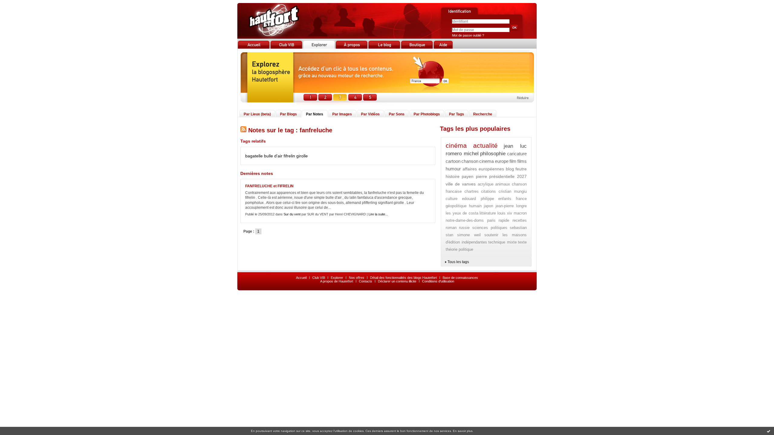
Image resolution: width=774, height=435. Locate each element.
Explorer (337, 277)
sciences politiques (489, 227)
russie (464, 227)
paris (491, 220)
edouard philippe (478, 198)
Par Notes (314, 114)
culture (451, 198)
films (522, 161)
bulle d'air (273, 155)
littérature (488, 213)
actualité (485, 145)
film (512, 161)
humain (475, 206)
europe (502, 161)
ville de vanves (461, 184)
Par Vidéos (370, 114)
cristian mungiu (513, 191)
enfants (504, 198)
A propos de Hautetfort (336, 281)
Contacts (365, 281)
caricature (517, 153)
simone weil (469, 235)
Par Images (342, 114)
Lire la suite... (378, 214)
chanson (469, 161)
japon (488, 206)
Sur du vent (292, 214)
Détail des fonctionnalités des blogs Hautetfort (403, 277)
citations (488, 191)
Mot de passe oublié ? (468, 35)
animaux (502, 184)
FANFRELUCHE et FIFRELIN (269, 186)
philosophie (493, 153)
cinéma (456, 145)
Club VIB (318, 277)
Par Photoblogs (427, 114)
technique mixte (502, 242)
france (521, 198)
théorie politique (459, 249)
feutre (521, 168)
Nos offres (356, 277)
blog (510, 168)
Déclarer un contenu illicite (397, 281)
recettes (519, 220)
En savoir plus (463, 431)
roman (451, 227)
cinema (486, 161)
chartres (471, 191)
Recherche (482, 114)
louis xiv (504, 213)
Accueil (301, 277)
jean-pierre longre (511, 206)
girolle (302, 155)
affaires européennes (483, 168)
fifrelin (289, 155)
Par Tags (456, 114)
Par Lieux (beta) (257, 114)
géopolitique (456, 206)
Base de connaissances (460, 277)
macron (520, 213)
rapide (504, 220)
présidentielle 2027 (508, 176)
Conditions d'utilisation (438, 281)
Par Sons (397, 114)
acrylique (485, 184)
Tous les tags (458, 262)
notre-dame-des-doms (465, 220)
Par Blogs (288, 114)
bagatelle (254, 155)
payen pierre (474, 176)
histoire (453, 176)
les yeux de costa (462, 213)
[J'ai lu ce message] (768, 431)
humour (453, 168)
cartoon (453, 161)
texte (522, 242)
